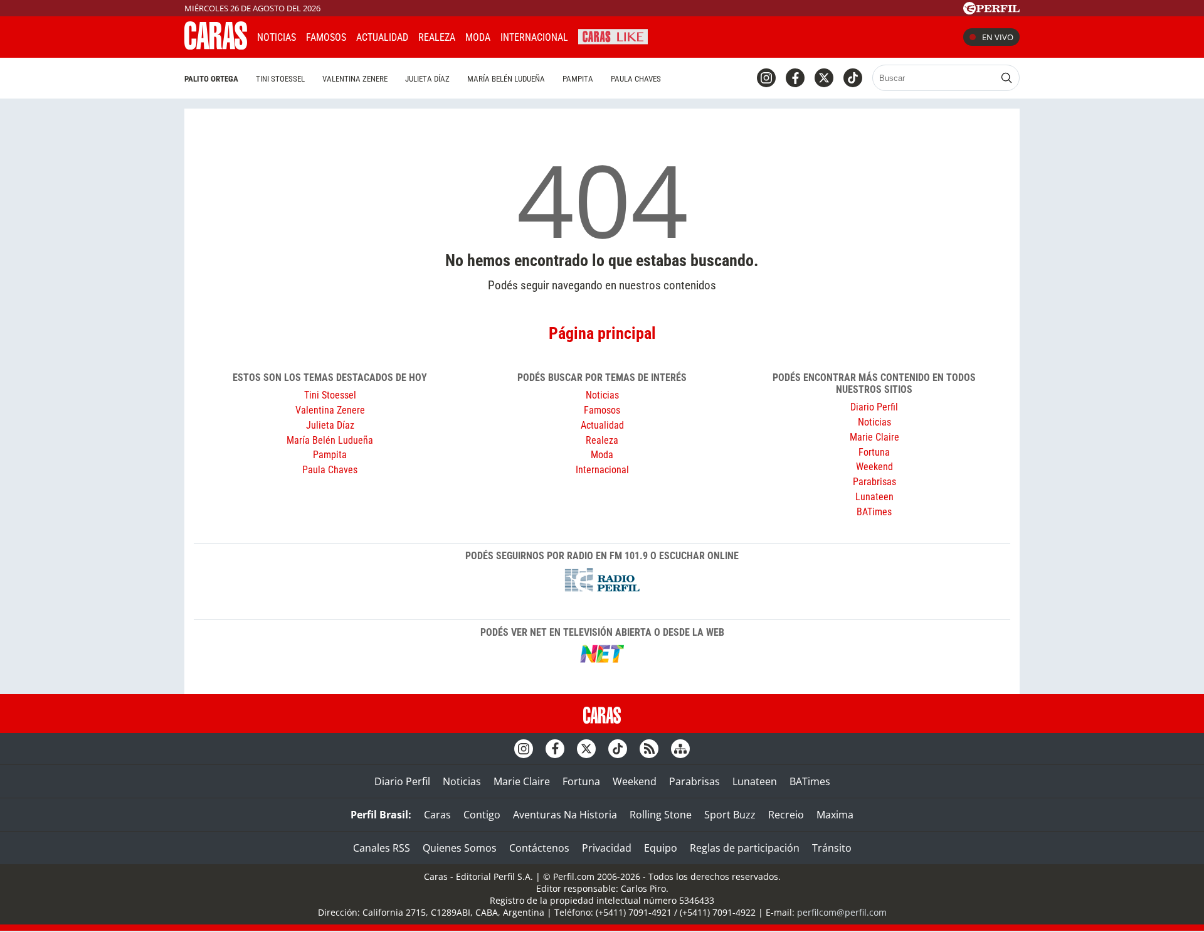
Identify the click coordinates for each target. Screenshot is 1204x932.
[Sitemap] (680, 748)
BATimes (874, 512)
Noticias (276, 37)
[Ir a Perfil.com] (991, 11)
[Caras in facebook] (795, 77)
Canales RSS (381, 848)
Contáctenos (539, 848)
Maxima (834, 815)
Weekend (874, 467)
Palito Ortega (211, 78)
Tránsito (832, 848)
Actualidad (382, 37)
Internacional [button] (534, 37)
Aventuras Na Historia (565, 815)
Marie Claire (874, 437)
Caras (437, 815)
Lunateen (874, 497)
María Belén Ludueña (506, 78)
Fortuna (874, 452)
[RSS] (649, 748)
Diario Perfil (874, 407)
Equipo (660, 848)
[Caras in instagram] (766, 77)
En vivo (997, 37)
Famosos (326, 37)
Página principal (602, 333)
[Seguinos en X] (824, 77)
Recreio (786, 815)
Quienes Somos (460, 848)
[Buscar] (1006, 78)
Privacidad (606, 848)
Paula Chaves (636, 78)
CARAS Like (613, 35)
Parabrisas (874, 482)
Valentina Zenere (355, 78)
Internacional (602, 470)
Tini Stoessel (280, 78)
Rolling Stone (661, 815)
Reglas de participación (745, 848)
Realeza (436, 37)
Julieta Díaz (427, 78)
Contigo (481, 815)
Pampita (577, 78)
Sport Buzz (730, 815)
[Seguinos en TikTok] (852, 77)
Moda (477, 37)
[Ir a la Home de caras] (215, 46)
